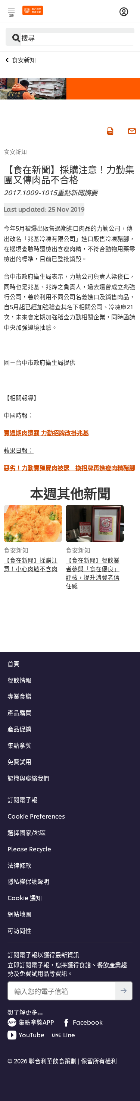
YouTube (31, 1035)
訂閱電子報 (22, 799)
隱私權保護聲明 (28, 881)
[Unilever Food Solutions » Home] (32, 10)
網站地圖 (19, 914)
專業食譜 (19, 696)
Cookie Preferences (36, 816)
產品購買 (19, 712)
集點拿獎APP (36, 1022)
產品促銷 (19, 729)
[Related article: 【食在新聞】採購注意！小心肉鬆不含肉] (33, 523)
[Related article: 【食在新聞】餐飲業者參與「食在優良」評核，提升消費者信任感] (95, 523)
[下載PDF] (109, 130)
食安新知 (15, 151)
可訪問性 (19, 930)
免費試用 (19, 761)
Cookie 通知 (24, 897)
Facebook (88, 1022)
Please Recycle (29, 849)
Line (69, 1035)
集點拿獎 (19, 745)
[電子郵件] (131, 130)
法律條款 (19, 865)
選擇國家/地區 (26, 832)
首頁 (13, 663)
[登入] (124, 12)
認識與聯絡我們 (28, 778)
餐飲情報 (19, 680)
